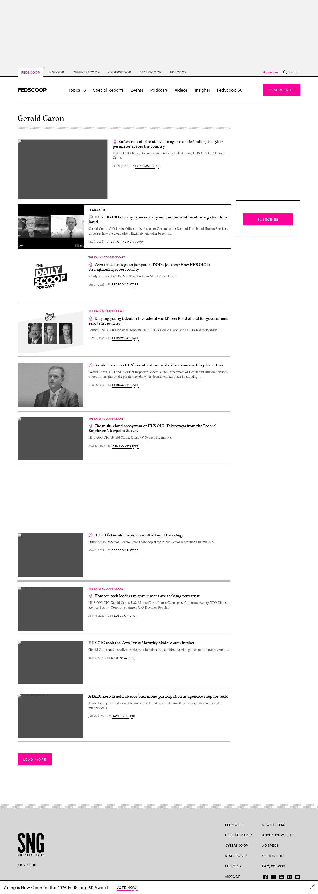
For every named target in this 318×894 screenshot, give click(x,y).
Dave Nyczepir (123, 658)
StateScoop (150, 72)
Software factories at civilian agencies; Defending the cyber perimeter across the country (168, 144)
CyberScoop (119, 72)
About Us (27, 865)
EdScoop (178, 72)
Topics (75, 90)
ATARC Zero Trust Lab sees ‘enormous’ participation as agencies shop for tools (158, 696)
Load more (34, 759)
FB (264, 876)
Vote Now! (127, 887)
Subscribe (284, 89)
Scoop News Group (127, 241)
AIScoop (56, 72)
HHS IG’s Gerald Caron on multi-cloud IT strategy (138, 535)
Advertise (270, 72)
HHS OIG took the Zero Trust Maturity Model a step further (141, 643)
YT (296, 876)
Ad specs (270, 845)
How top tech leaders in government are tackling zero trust (147, 596)
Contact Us (272, 855)
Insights (202, 90)
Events (136, 90)
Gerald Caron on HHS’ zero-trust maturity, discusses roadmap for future (158, 365)
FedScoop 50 (230, 90)
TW (272, 876)
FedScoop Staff (148, 166)
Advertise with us (278, 835)
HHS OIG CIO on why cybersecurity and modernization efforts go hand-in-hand (158, 220)
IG (288, 876)
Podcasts (159, 90)
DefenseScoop (86, 72)
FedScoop (30, 72)
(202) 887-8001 (273, 866)
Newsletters (273, 824)
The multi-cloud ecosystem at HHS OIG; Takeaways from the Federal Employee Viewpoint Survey (152, 428)
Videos (181, 90)
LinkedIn (281, 876)
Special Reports (108, 90)
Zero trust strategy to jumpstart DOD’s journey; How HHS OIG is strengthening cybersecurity (149, 267)
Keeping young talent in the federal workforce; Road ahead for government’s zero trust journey (159, 321)
